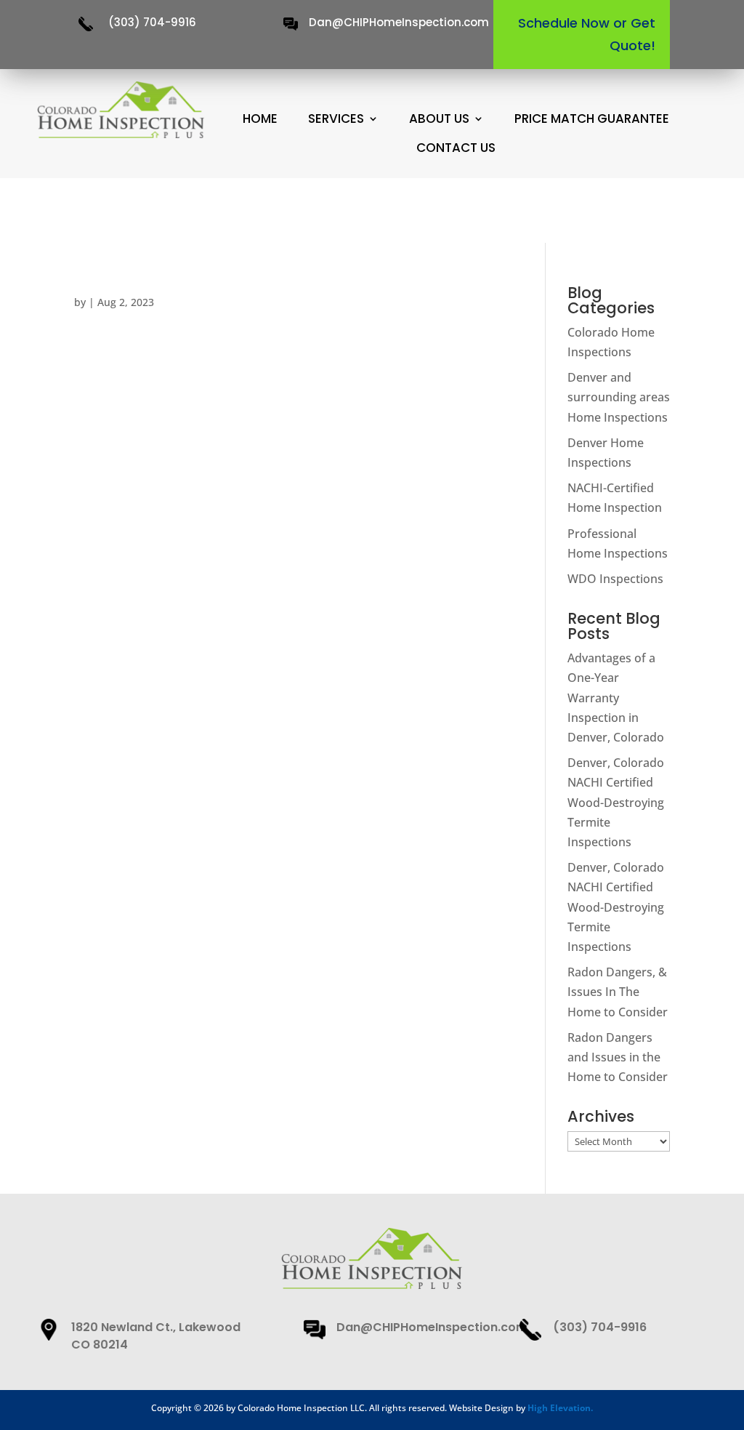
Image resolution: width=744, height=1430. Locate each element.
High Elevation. (560, 1408)
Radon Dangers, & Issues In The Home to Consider (617, 991)
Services (336, 119)
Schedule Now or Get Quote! (586, 34)
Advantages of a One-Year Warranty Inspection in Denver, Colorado (615, 697)
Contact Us (456, 148)
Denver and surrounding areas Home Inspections (618, 397)
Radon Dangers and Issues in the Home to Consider (617, 1057)
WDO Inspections (615, 579)
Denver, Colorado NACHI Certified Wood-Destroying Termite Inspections (615, 802)
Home (260, 119)
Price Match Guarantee (591, 119)
